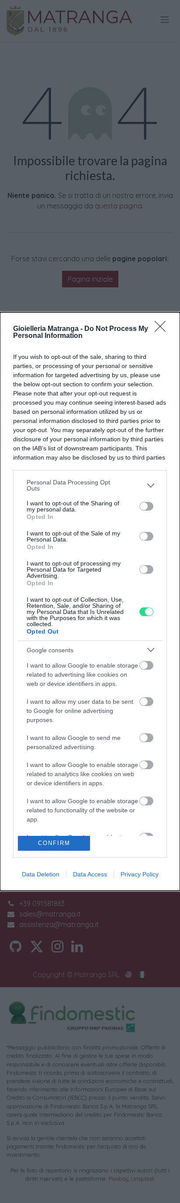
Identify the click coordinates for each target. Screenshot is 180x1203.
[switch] (146, 506)
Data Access (90, 874)
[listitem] (90, 485)
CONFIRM (54, 843)
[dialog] (90, 601)
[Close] (163, 329)
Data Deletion (40, 874)
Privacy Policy (140, 874)
